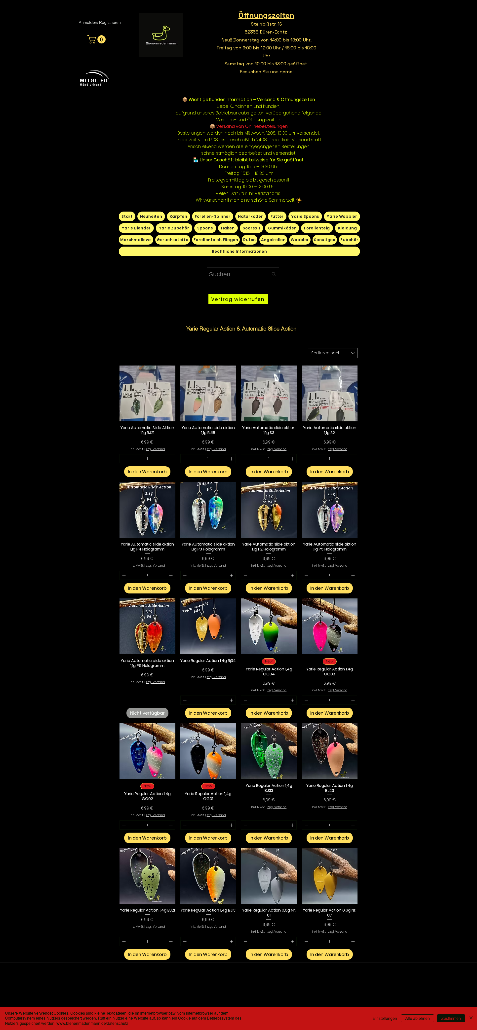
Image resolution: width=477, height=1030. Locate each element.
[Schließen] (471, 1018)
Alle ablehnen (417, 1018)
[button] (97, 39)
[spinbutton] (147, 458)
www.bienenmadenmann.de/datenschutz (92, 1023)
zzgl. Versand (155, 449)
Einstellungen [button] (385, 1018)
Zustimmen (451, 1018)
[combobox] (243, 274)
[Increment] (171, 458)
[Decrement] (123, 458)
